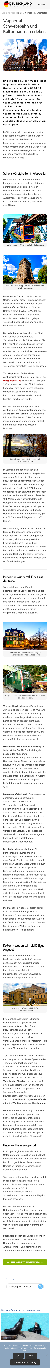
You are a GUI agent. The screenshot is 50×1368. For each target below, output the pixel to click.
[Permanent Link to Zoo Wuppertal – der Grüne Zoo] (25, 1314)
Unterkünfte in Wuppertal (25, 1262)
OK (18, 1355)
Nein (31, 1355)
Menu (43, 4)
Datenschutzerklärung (25, 1362)
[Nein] (47, 1355)
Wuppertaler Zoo (12, 380)
